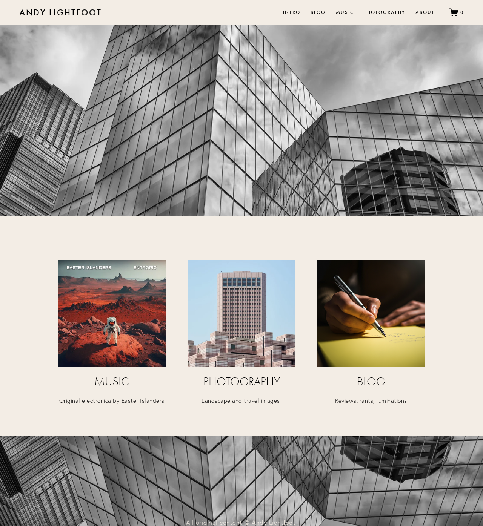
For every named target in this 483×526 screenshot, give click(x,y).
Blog (318, 12)
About (425, 12)
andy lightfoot (60, 12)
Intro (291, 12)
